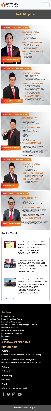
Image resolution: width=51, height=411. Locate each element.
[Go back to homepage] (9, 4)
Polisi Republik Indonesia (11, 333)
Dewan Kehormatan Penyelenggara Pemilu (19, 324)
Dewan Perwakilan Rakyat (11, 318)
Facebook (3, 394)
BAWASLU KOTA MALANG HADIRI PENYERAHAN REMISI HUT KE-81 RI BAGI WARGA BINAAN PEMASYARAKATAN (32, 267)
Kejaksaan (5, 336)
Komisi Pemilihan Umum (11, 321)
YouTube (20, 394)
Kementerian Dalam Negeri (12, 330)
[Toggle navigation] (46, 4)
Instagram (14, 394)
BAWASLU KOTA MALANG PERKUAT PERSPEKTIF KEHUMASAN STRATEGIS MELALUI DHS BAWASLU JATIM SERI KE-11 (32, 248)
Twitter (9, 394)
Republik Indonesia (9, 316)
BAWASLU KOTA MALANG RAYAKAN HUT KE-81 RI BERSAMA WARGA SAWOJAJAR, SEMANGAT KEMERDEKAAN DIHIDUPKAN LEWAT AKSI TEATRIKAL (32, 287)
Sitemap (4, 338)
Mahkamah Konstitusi (10, 327)
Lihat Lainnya (9, 298)
